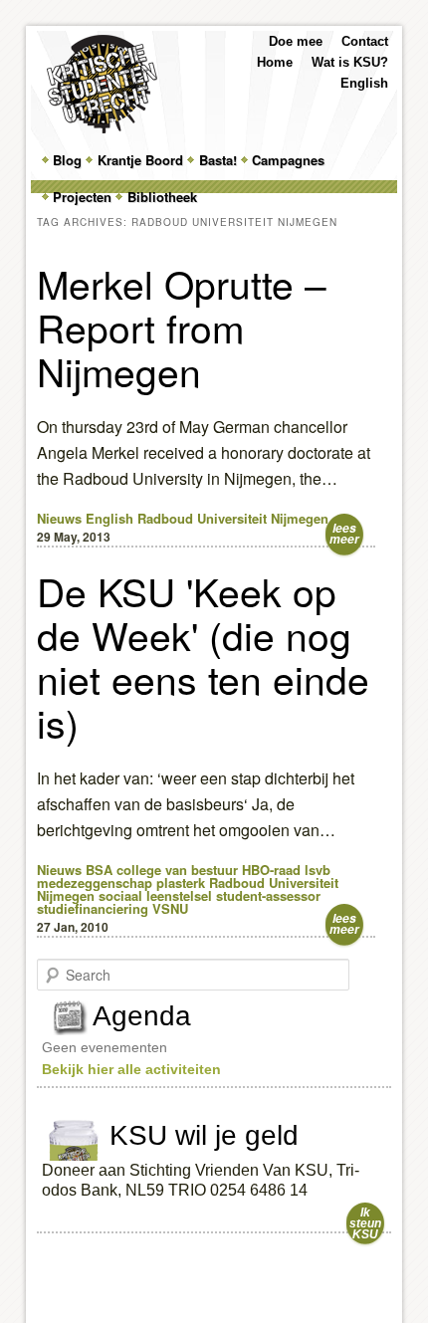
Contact (364, 41)
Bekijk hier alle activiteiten (131, 1069)
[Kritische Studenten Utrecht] (102, 84)
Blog (67, 159)
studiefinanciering (92, 908)
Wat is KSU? (350, 62)
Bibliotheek (162, 196)
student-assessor (268, 895)
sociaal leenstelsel (155, 895)
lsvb (317, 869)
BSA (99, 869)
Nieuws (59, 518)
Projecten (82, 196)
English (364, 83)
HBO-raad (271, 869)
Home (275, 62)
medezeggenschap (94, 882)
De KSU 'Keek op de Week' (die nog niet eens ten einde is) (203, 656)
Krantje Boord (140, 159)
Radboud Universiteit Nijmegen (232, 518)
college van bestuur (177, 869)
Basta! (218, 159)
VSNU (170, 908)
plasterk (180, 882)
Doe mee (295, 41)
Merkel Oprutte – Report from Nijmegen (181, 326)
